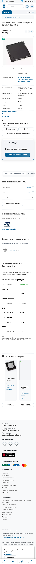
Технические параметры (14, 173)
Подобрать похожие (12, 204)
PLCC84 (28, 192)
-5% (3, 38)
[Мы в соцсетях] (4, 444)
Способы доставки (9, 505)
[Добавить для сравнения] (29, 31)
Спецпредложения (9, 485)
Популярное (6, 517)
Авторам (5, 492)
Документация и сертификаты (13, 114)
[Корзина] (32, 6)
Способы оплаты (8, 509)
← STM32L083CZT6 (11, 405)
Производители (8, 480)
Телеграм (11, 129)
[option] (18, 51)
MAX (27, 129)
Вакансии (5, 487)
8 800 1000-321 (9, 425)
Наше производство (9, 490)
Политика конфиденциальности (13, 537)
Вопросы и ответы (9, 507)
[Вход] (27, 6)
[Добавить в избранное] (26, 31)
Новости (5, 473)
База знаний (6, 514)
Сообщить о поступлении (17, 154)
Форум (4, 519)
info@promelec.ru (10, 430)
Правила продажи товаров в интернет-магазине (16, 501)
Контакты (5, 475)
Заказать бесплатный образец (18, 133)
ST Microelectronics (24, 77)
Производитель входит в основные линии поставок (25, 81)
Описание (5, 116)
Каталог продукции (9, 478)
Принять (10, 557)
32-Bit (29, 187)
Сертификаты (7, 512)
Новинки (5, 483)
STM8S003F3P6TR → (27, 405)
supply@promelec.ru (12, 435)
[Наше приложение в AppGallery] (8, 455)
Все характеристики (9, 111)
